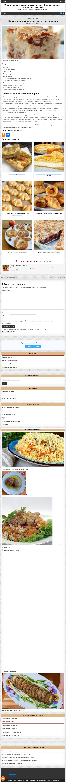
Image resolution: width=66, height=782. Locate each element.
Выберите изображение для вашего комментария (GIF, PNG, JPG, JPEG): (25, 329)
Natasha (29, 23)
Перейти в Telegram (33, 346)
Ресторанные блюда (8, 414)
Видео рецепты (7, 411)
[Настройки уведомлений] (3, 778)
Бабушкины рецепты (9, 398)
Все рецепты (7, 357)
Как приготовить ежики (34, 495)
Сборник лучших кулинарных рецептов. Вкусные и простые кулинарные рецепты (33, 6)
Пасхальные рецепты (10, 367)
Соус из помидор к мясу (9, 671)
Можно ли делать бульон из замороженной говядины (19, 760)
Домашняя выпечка (33, 18)
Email (3, 315)
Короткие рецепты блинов (11, 407)
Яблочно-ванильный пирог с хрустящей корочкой (33, 20)
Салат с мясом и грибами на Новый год (15, 469)
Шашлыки (5, 424)
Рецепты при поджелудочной (11, 732)
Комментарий (6, 290)
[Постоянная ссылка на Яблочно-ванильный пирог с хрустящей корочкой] (33, 42)
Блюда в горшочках (8, 391)
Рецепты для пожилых (9, 718)
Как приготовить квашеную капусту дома (16, 754)
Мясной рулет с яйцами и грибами (13, 710)
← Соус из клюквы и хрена (9, 277)
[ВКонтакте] (8, 135)
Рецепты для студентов (10, 725)
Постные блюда (8, 364)
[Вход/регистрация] (61, 13)
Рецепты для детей (8, 721)
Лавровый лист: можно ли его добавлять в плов (18, 757)
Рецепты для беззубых (9, 728)
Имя (3, 312)
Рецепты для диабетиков (10, 735)
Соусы (4, 418)
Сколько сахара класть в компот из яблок (15, 751)
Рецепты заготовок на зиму (11, 421)
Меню (4, 1)
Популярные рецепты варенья (12, 763)
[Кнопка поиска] (63, 13)
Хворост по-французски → (57, 277)
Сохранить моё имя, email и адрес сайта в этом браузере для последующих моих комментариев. (27, 322)
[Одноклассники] (3, 135)
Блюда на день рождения (10, 395)
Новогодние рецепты (10, 360)
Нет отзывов (36, 23)
